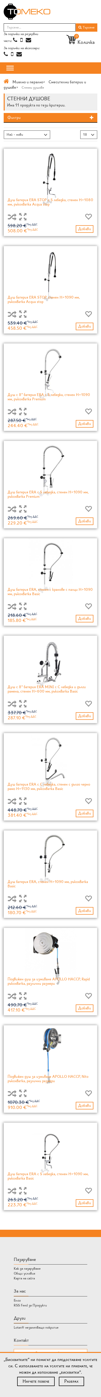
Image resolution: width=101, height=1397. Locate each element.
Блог (17, 1300)
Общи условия (24, 1273)
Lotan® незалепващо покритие (36, 1327)
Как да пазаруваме (27, 1268)
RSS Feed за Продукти (30, 1305)
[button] (50, 117)
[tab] (50, 118)
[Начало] (6, 82)
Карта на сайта (24, 1278)
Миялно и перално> (29, 82)
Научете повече (36, 1381)
